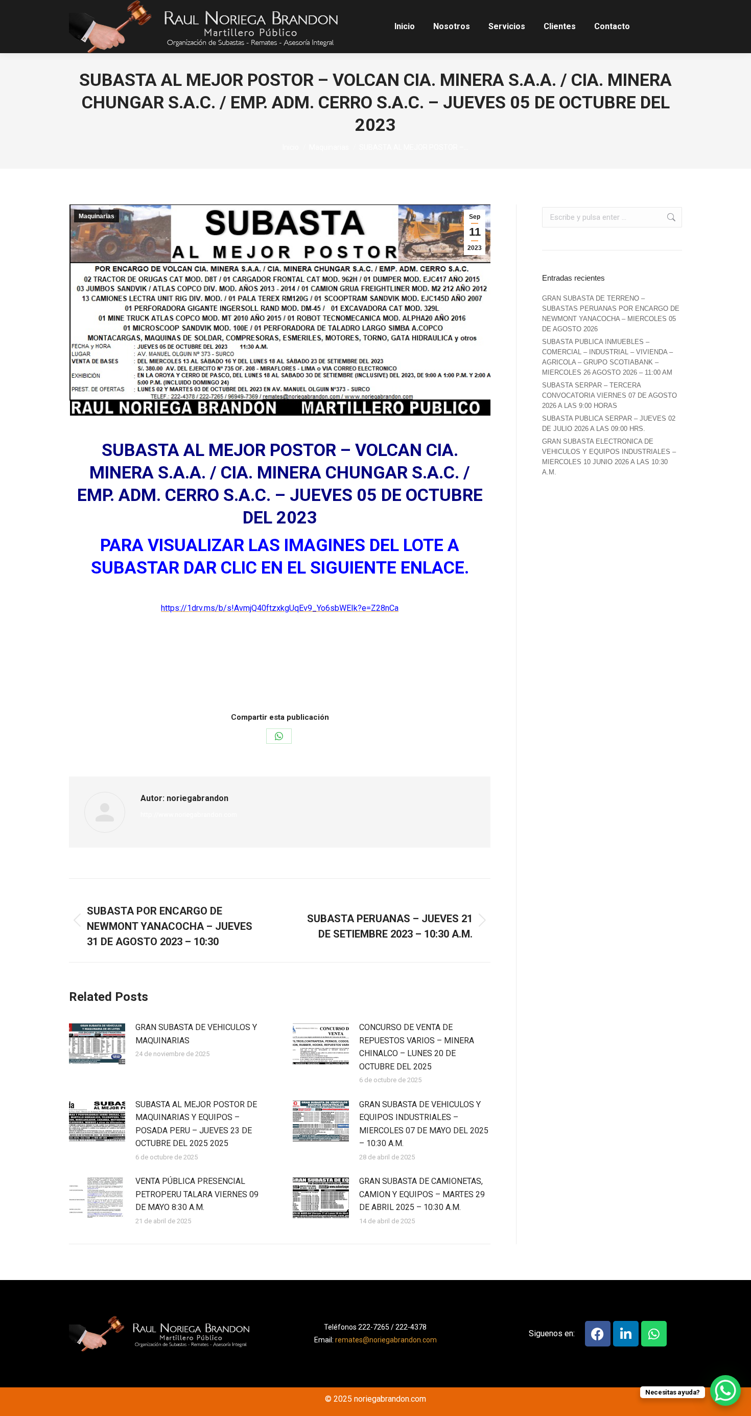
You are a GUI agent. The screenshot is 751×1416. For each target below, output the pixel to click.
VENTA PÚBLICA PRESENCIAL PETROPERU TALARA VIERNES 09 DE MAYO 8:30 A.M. (197, 1194)
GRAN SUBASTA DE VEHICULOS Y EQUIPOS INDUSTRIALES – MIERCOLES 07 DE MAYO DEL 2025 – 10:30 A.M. (423, 1124)
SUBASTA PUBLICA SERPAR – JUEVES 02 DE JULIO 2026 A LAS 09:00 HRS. (608, 423)
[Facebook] (598, 1333)
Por (275, 681)
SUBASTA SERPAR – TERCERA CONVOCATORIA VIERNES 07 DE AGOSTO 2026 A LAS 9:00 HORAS (609, 395)
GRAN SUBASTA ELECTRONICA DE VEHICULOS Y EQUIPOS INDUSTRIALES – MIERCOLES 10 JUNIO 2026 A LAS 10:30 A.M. (609, 457)
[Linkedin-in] (626, 1333)
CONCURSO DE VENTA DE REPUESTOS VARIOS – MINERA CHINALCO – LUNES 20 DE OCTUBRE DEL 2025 (416, 1046)
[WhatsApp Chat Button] (725, 1390)
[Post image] (97, 1043)
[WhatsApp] (279, 736)
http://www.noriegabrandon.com (188, 814)
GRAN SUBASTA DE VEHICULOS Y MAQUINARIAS (196, 1033)
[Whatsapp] (654, 1333)
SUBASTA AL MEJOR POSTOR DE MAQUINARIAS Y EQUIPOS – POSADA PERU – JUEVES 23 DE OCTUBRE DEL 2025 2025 (196, 1124)
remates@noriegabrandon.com (386, 1340)
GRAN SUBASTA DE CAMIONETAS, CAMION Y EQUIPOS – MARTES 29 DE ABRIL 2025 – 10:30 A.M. (422, 1194)
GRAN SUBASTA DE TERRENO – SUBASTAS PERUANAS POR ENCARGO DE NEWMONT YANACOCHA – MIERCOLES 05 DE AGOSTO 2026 (610, 313)
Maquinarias (96, 216)
